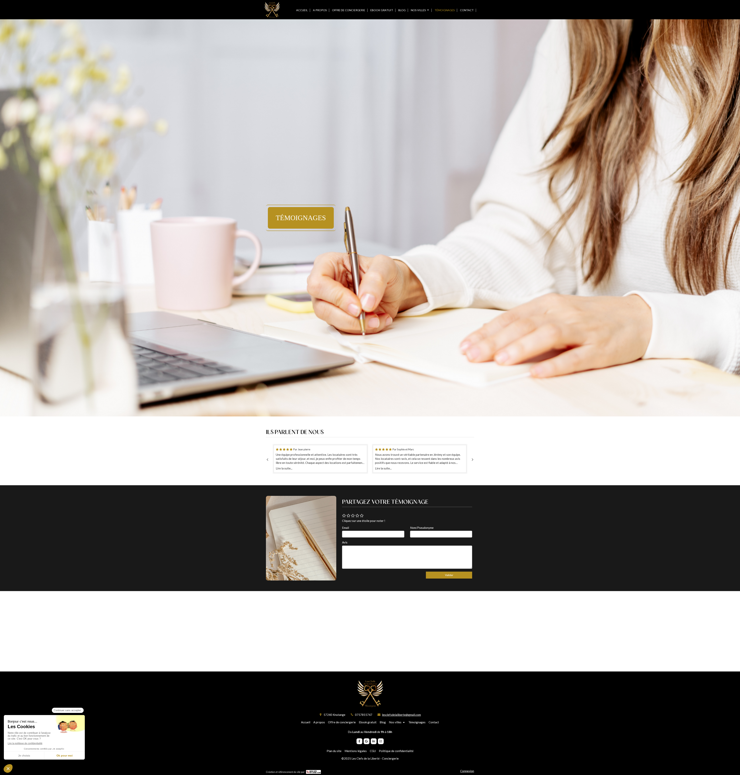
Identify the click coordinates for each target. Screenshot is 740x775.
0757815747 (363, 714)
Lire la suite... (284, 468)
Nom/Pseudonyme (422, 527)
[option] (419, 459)
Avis (344, 542)
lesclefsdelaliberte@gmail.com (401, 714)
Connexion (467, 771)
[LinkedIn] (374, 741)
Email (345, 527)
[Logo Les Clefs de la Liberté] (272, 17)
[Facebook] (359, 741)
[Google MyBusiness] (366, 741)
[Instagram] (381, 741)
